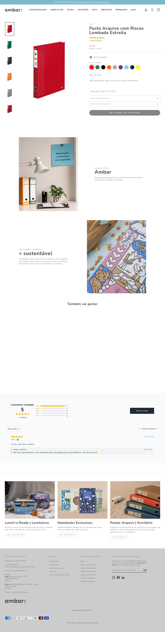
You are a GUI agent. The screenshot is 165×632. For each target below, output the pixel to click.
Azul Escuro (132, 67)
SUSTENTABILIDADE (38, 10)
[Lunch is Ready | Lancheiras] (30, 500)
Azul (126, 67)
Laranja (109, 67)
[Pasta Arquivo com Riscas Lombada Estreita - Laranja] (16, 379)
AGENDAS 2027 (56, 10)
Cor (95, 63)
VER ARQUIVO (119, 537)
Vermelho (91, 67)
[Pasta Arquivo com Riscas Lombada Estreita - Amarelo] (32, 379)
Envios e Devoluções (88, 565)
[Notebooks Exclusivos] (82, 500)
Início (91, 24)
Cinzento (114, 67)
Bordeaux (120, 67)
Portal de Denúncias (88, 581)
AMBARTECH (106, 10)
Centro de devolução (56, 568)
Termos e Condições (88, 578)
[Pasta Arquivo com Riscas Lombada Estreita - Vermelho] (6, 379)
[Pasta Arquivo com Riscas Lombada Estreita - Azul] (26, 379)
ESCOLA (70, 10)
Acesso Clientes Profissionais (59, 575)
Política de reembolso (88, 571)
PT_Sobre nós (54, 561)
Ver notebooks (68, 535)
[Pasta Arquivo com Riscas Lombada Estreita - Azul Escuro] (29, 379)
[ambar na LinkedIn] (123, 577)
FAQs (83, 561)
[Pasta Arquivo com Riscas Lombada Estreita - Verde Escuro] (10, 379)
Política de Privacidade (89, 575)
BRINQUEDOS (121, 10)
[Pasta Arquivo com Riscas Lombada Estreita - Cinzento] (19, 379)
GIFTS (94, 10)
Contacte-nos (54, 565)
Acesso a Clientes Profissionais (16, 592)
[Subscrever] (145, 570)
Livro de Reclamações (88, 568)
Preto (103, 67)
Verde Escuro (97, 67)
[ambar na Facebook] (118, 577)
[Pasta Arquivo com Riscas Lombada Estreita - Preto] (13, 379)
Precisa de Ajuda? (101, 104)
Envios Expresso (100, 98)
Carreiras (52, 571)
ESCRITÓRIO (83, 10)
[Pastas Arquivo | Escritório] (135, 500)
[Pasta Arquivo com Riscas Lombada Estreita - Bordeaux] (23, 379)
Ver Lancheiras (16, 535)
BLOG (133, 10)
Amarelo (138, 67)
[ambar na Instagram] (113, 577)
